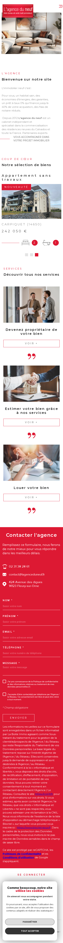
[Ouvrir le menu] (61, 6)
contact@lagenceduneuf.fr (27, 574)
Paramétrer (30, 921)
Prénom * (10, 616)
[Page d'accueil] (18, 11)
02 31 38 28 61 (19, 566)
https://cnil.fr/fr (44, 794)
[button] (26, 254)
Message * (11, 663)
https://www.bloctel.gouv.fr (34, 827)
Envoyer (18, 717)
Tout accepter (30, 930)
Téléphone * (13, 647)
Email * (9, 632)
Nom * (8, 600)
